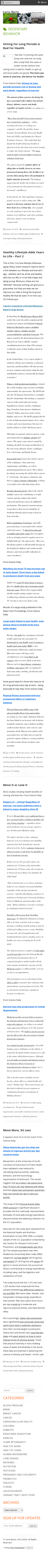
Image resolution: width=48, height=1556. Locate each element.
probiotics (10, 1478)
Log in (30, 1548)
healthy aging (23, 234)
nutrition (28, 757)
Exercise (14, 234)
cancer (33, 753)
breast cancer (24, 753)
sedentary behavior (24, 238)
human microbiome (15, 1454)
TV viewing (15, 771)
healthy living (34, 234)
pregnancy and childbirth (19, 1474)
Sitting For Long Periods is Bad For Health (21, 46)
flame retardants (14, 1442)
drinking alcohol (16, 762)
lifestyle (26, 762)
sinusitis (8, 1482)
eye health (18, 1112)
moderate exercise (31, 1112)
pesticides (9, 1470)
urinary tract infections (19, 1494)
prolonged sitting (9, 238)
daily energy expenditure (13, 1366)
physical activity (16, 766)
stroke (7, 1486)
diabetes (6, 234)
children (8, 1425)
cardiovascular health (30, 229)
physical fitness (29, 766)
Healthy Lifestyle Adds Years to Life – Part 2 (23, 254)
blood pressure (13, 1405)
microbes (8, 1462)
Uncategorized (8, 1107)
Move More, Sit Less (17, 1130)
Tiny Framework (17, 1548)
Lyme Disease (10, 1458)
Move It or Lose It (15, 785)
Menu (43, 2)
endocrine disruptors (17, 1433)
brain (6, 1409)
